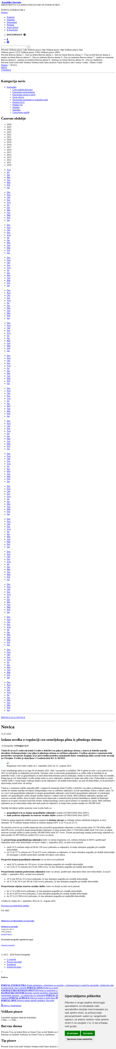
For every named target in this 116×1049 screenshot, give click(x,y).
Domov (4, 12)
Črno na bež (41, 1032)
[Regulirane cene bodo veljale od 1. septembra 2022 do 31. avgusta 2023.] (8, 763)
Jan (8, 187)
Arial (11, 1046)
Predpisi (10, 25)
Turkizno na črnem (28, 1034)
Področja (11, 17)
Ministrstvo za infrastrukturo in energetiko (17, 921)
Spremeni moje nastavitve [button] (79, 1039)
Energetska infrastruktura (23, 92)
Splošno (16, 107)
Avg (9, 170)
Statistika (11, 20)
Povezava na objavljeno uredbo (15, 906)
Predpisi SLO (18, 102)
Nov (9, 195)
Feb (8, 185)
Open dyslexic (50, 1046)
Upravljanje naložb (20, 112)
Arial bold (18, 1046)
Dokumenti (12, 22)
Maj (8, 177)
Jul (8, 172)
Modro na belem (55, 1032)
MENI (4, 67)
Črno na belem (15, 1032)
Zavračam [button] (88, 1033)
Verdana (27, 1046)
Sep (8, 200)
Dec (8, 192)
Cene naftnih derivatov (22, 89)
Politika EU (17, 105)
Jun (8, 175)
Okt (8, 197)
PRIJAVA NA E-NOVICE (13, 717)
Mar (8, 182)
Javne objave (12, 27)
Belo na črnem (29, 1032)
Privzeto (4, 1032)
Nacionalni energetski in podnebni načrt (30, 100)
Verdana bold (37, 1046)
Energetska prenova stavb (23, 94)
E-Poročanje (12, 30)
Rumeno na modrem (10, 1034)
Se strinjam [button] (72, 1033)
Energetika (11, 87)
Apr (8, 180)
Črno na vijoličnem (45, 1034)
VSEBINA (6, 70)
